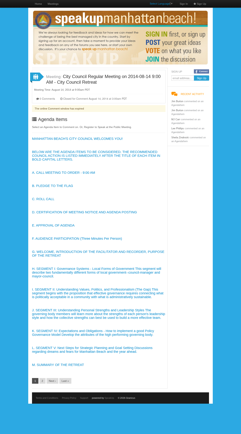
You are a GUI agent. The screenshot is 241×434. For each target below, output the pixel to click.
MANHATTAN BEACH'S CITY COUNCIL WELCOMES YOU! (77, 139)
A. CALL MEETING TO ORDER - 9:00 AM (63, 173)
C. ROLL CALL (43, 199)
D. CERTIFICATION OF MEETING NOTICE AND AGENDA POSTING (84, 212)
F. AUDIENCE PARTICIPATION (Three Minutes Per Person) (77, 238)
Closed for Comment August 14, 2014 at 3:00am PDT (95, 98)
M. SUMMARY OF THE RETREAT (58, 365)
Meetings (53, 3)
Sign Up (201, 3)
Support (84, 398)
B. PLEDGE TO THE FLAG (52, 186)
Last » (65, 380)
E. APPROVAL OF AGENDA (53, 225)
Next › (52, 380)
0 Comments (47, 98)
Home (38, 3)
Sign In (184, 3)
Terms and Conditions (47, 398)
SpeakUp (109, 398)
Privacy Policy (69, 398)
